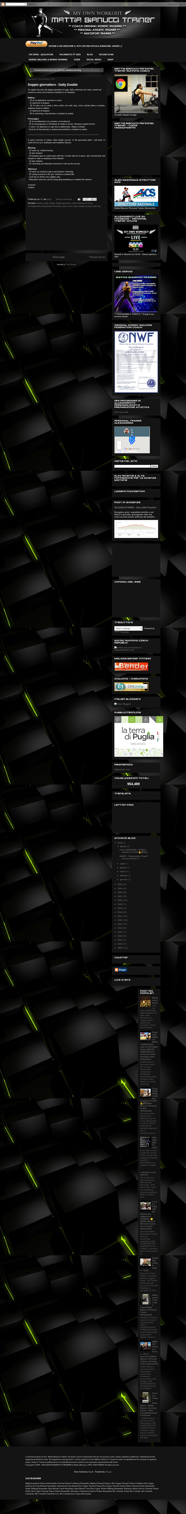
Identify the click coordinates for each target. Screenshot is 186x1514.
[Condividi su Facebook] (92, 199)
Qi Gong (88, 203)
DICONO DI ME (106, 54)
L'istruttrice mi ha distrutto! (148, 1173)
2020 (120, 904)
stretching (96, 206)
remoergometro (34, 206)
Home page (59, 257)
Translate (124, 632)
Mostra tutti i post (91, 70)
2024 (120, 888)
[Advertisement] (66, 230)
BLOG (90, 54)
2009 (120, 948)
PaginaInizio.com (122, 769)
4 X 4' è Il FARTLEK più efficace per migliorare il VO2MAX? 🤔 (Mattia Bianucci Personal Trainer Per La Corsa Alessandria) (149, 1215)
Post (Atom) (71, 264)
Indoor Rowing (78, 203)
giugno (123, 867)
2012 (120, 936)
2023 (120, 892)
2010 (120, 944)
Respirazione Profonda (51, 206)
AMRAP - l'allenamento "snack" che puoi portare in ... (133, 857)
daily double (50, 203)
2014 (120, 928)
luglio (122, 863)
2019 (120, 908)
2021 (120, 900)
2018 (120, 912)
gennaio (124, 879)
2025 (120, 884)
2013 (120, 932)
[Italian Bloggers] (122, 704)
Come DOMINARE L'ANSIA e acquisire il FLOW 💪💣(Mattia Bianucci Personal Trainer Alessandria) (149, 1099)
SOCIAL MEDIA (93, 59)
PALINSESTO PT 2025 (70, 54)
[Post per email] (79, 199)
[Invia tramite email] (84, 199)
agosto (123, 846)
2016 (120, 920)
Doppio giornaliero (63, 203)
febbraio (124, 875)
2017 (120, 916)
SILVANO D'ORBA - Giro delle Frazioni (135, 507)
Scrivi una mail (121, 412)
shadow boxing (84, 206)
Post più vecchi (97, 257)
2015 (120, 924)
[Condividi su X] (89, 199)
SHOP (110, 59)
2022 (120, 896)
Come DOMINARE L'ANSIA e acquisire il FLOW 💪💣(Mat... (134, 851)
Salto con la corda (69, 206)
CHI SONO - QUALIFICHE (41, 54)
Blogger (108, 1472)
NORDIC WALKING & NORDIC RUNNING (48, 59)
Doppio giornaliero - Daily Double (53, 84)
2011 (120, 940)
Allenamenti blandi (155, 1000)
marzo (123, 871)
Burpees (40, 203)
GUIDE (77, 59)
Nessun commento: (64, 199)
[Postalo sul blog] (86, 199)
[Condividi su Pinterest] (95, 199)
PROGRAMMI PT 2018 (154, 1143)
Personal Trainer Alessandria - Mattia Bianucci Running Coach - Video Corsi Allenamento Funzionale (149, 1404)
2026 (120, 843)
